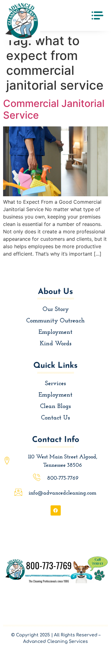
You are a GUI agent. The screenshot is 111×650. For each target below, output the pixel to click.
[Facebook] (56, 510)
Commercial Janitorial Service (54, 109)
